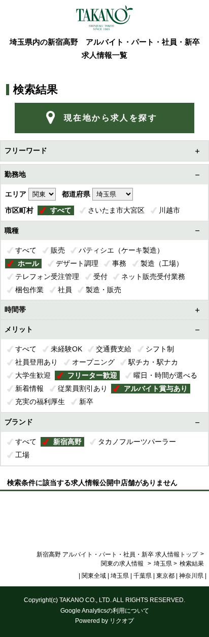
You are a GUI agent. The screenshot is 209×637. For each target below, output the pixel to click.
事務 (119, 263)
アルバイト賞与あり (156, 388)
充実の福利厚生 (40, 401)
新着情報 (29, 388)
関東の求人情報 (123, 563)
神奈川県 (191, 575)
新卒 (86, 401)
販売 (58, 250)
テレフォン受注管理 (47, 276)
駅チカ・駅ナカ (153, 362)
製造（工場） (162, 263)
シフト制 (160, 349)
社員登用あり (36, 362)
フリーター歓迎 (92, 375)
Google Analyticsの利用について (104, 610)
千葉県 (142, 575)
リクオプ (122, 620)
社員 (65, 290)
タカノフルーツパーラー (137, 441)
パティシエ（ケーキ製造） (121, 250)
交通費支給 (113, 349)
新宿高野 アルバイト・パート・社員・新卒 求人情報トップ (117, 554)
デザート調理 (77, 263)
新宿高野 (67, 441)
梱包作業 (29, 290)
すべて (61, 210)
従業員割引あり (83, 388)
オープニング (93, 362)
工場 (22, 455)
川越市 (169, 210)
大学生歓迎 (33, 375)
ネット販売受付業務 (153, 276)
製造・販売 (103, 290)
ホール (28, 263)
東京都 (165, 575)
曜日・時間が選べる (165, 375)
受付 (100, 276)
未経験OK (66, 349)
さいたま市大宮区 (116, 210)
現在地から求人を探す (110, 117)
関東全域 (94, 575)
